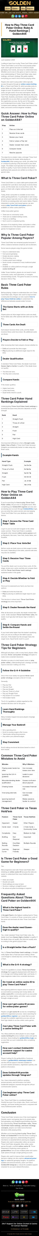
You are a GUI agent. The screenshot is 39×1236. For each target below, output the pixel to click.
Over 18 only (19, 1188)
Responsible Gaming (29, 1185)
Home (8, 8)
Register (30, 8)
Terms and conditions (16, 1185)
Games (15, 8)
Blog (23, 8)
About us (5, 1185)
